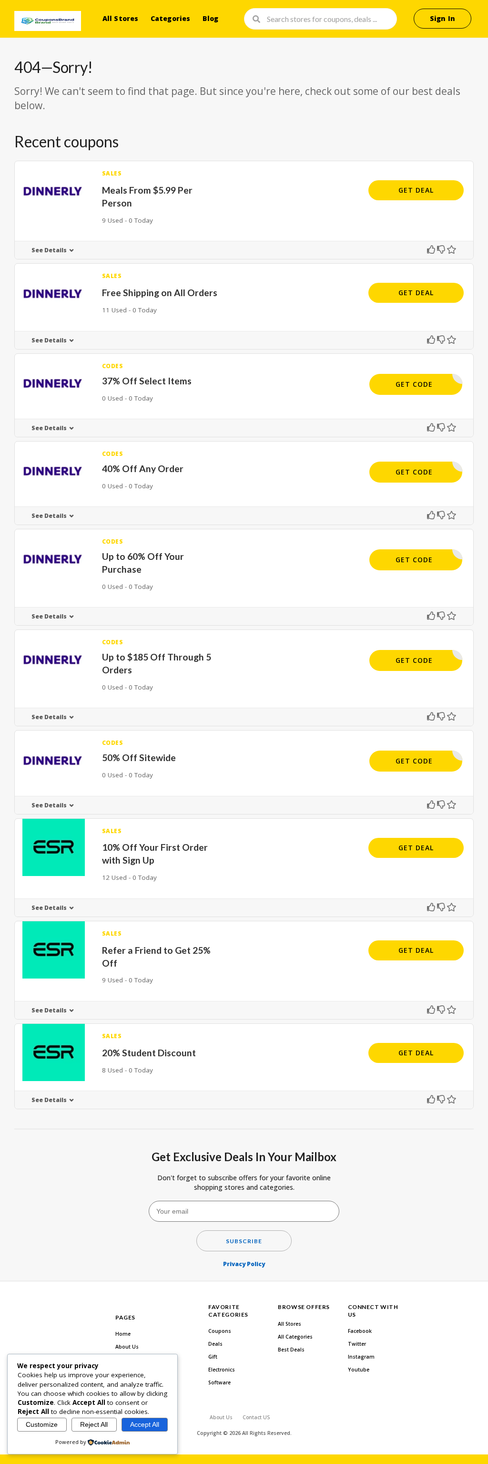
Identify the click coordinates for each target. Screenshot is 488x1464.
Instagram (361, 1356)
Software (219, 1382)
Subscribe (244, 1241)
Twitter (357, 1343)
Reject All (94, 1424)
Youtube (358, 1369)
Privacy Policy (244, 1264)
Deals (215, 1343)
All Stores (120, 18)
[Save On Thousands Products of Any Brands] (47, 21)
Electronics (221, 1369)
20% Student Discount (149, 1052)
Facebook (360, 1331)
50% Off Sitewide (139, 757)
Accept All (144, 1424)
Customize (42, 1424)
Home (123, 1333)
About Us (127, 1346)
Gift (212, 1356)
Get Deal (416, 190)
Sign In (442, 18)
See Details (49, 250)
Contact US (256, 1417)
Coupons (219, 1331)
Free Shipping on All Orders (159, 292)
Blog (211, 18)
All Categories (295, 1336)
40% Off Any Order (142, 468)
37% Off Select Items (147, 380)
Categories (171, 18)
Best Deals (291, 1349)
